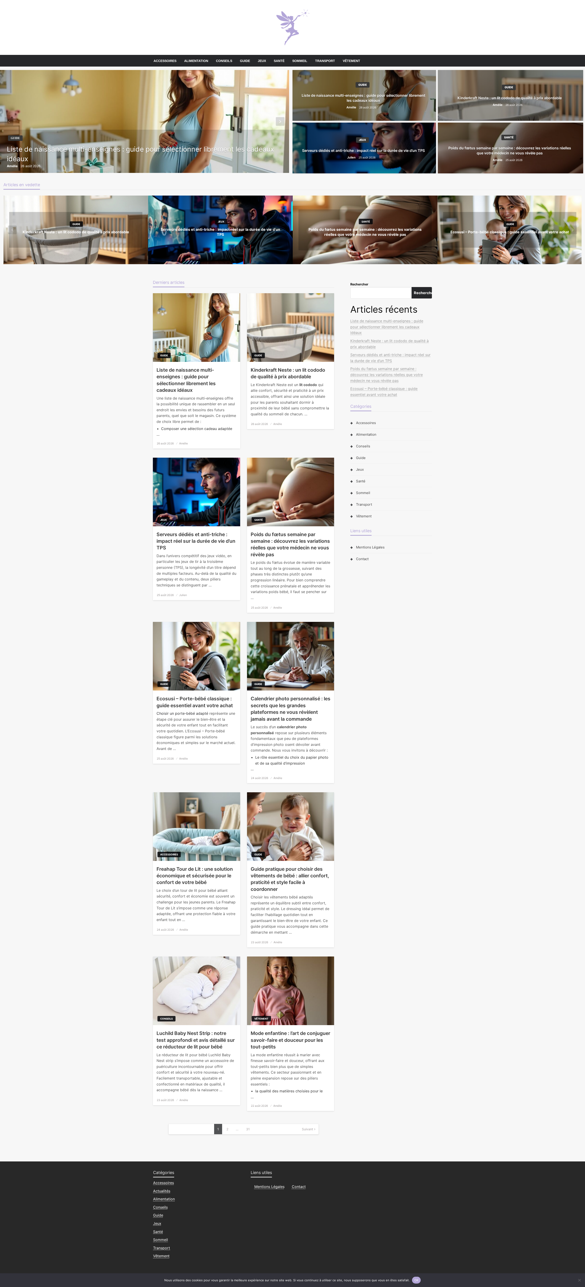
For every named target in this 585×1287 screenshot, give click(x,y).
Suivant (307, 1129)
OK (416, 1280)
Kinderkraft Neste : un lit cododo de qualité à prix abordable (509, 98)
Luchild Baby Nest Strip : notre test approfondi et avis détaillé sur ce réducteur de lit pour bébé (196, 1040)
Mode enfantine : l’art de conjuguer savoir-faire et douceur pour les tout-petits (290, 1040)
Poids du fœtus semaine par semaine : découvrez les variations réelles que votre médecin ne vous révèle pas (509, 150)
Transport (325, 61)
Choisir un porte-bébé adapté (182, 713)
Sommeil (299, 61)
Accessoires (165, 61)
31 (248, 1129)
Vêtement (351, 61)
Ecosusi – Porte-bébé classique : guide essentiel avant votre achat (509, 232)
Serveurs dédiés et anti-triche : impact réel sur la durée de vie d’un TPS (363, 150)
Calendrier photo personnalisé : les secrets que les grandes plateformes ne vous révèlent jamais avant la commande (290, 709)
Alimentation (196, 61)
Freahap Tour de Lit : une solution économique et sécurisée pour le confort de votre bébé (195, 875)
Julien (351, 157)
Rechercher (359, 284)
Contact (362, 559)
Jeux (262, 61)
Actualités (161, 1191)
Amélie (12, 166)
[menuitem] (165, 61)
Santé (279, 61)
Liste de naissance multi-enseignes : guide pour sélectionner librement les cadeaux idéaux (140, 154)
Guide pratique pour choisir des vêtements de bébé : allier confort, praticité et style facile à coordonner (290, 879)
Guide (245, 61)
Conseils (224, 61)
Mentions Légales (370, 547)
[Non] (579, 1280)
